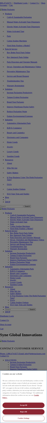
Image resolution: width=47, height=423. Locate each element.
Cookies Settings (23, 418)
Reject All (23, 412)
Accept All (23, 405)
